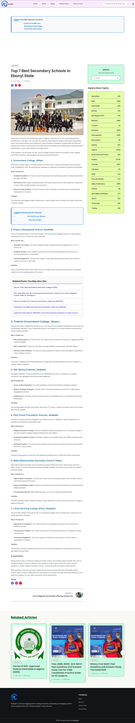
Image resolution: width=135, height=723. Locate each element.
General (94, 150)
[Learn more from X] (19, 85)
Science (94, 189)
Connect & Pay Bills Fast (32, 23)
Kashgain (76, 720)
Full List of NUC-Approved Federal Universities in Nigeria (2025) (28, 669)
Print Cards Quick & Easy (33, 29)
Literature (95, 169)
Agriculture (95, 96)
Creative (94, 125)
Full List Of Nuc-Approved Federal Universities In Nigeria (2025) (35, 287)
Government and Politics (100, 155)
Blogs (53, 4)
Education (15, 66)
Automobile (96, 106)
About (44, 4)
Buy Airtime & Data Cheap (33, 26)
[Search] (105, 4)
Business (95, 120)
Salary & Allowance (98, 184)
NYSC (94, 174)
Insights (94, 159)
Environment (96, 140)
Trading (94, 208)
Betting (94, 111)
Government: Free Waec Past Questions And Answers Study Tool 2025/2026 (40, 307)
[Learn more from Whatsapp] (16, 85)
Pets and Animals (98, 179)
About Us (81, 702)
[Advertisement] (67, 49)
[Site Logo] (17, 697)
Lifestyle (95, 164)
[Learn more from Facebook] (12, 85)
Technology (96, 203)
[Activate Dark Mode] (133, 4)
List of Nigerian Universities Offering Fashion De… (53, 596)
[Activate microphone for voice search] (128, 3)
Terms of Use (77, 4)
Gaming (94, 145)
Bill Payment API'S (98, 116)
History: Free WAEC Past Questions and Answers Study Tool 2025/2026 (106, 667)
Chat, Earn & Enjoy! (28, 220)
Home (35, 4)
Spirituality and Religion (100, 194)
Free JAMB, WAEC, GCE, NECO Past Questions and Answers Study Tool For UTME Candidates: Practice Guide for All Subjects (67, 670)
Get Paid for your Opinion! (30, 216)
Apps (93, 101)
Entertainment (97, 135)
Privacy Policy (64, 4)
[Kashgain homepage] (7, 3)
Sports (94, 198)
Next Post (68, 593)
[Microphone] (117, 78)
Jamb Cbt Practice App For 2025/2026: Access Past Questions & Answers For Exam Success (46, 313)
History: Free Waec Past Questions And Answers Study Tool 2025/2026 (38, 301)
